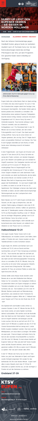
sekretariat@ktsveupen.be (10, 394)
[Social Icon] (19, 4)
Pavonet (25, 419)
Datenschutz (23, 416)
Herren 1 (25, 37)
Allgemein (17, 37)
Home (4, 31)
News (9, 31)
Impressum (14, 416)
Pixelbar (19, 419)
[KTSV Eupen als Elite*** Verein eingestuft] (4, 409)
